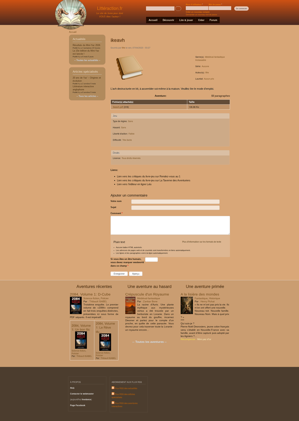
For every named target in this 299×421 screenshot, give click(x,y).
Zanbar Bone (150, 301)
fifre (123, 47)
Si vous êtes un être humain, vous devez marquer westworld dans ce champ (127, 262)
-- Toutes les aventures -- (149, 342)
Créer (201, 20)
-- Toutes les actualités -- (87, 60)
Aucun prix (209, 78)
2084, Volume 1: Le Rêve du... (105, 327)
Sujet (113, 207)
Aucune (205, 66)
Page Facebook (77, 405)
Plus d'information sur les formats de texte (201, 242)
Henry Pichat (208, 301)
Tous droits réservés (131, 158)
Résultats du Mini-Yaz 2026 (86, 45)
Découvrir (168, 20)
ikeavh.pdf (118, 106)
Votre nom (116, 201)
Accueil (153, 20)
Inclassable (200, 59)
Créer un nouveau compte (198, 12)
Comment (117, 213)
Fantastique (201, 298)
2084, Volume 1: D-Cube (90, 294)
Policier (105, 298)
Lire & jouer (186, 20)
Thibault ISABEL (98, 301)
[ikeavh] (130, 84)
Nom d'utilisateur (194, 4)
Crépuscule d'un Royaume (147, 294)
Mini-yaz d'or (204, 339)
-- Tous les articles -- (87, 96)
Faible (131, 133)
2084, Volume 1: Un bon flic (81, 327)
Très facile (127, 139)
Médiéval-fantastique (215, 56)
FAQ (72, 388)
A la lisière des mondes (200, 294)
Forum (213, 20)
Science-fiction (91, 298)
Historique (214, 298)
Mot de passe (215, 4)
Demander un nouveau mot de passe (201, 14)
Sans (130, 121)
